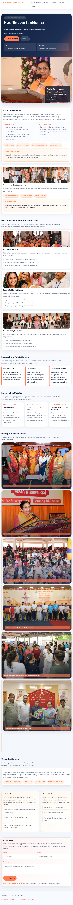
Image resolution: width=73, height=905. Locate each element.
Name (5, 852)
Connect (33, 6)
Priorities (39, 3)
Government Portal (26, 878)
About (33, 3)
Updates (54, 3)
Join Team (61, 3)
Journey (46, 3)
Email (39, 852)
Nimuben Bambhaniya (13, 2)
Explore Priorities (12, 39)
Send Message (10, 878)
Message (6, 862)
